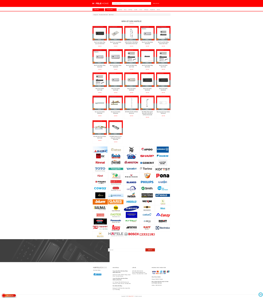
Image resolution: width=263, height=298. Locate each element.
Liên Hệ (158, 9)
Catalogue (146, 9)
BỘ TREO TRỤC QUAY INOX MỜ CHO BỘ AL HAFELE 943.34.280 (147, 113)
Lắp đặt (135, 9)
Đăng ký (150, 249)
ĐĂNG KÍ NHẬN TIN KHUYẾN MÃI (131, 244)
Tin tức (140, 9)
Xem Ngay (99, 37)
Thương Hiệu (110, 9)
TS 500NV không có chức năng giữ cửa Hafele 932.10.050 (116, 138)
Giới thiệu (120, 9)
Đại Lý (125, 9)
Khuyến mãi (152, 9)
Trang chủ (95, 14)
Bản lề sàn (111, 14)
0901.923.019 (156, 3)
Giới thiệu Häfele (96, 270)
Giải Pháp (130, 9)
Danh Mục (96, 9)
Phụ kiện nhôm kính (103, 14)
